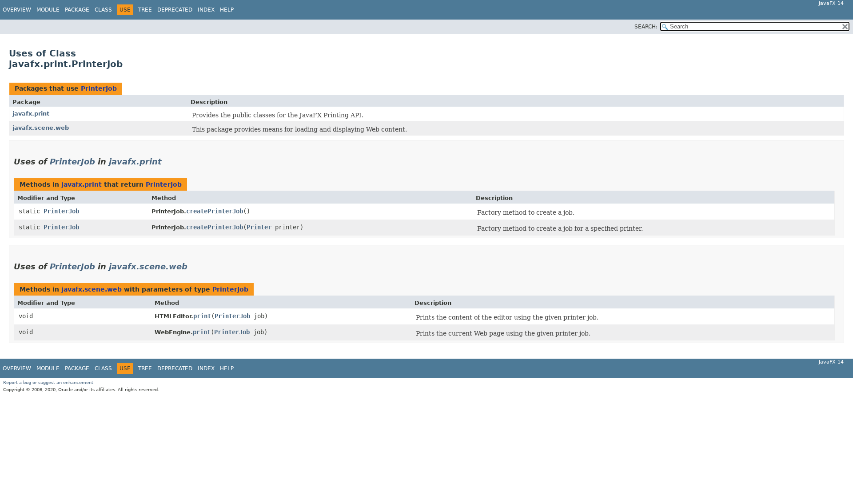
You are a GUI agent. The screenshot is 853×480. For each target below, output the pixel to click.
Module (48, 10)
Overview (17, 10)
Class (103, 10)
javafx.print (30, 113)
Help (227, 10)
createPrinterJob (214, 211)
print (202, 316)
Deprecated (174, 10)
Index (206, 10)
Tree (145, 10)
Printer (259, 227)
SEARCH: (646, 27)
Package (77, 10)
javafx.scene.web (40, 127)
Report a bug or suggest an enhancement (48, 382)
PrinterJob (99, 88)
